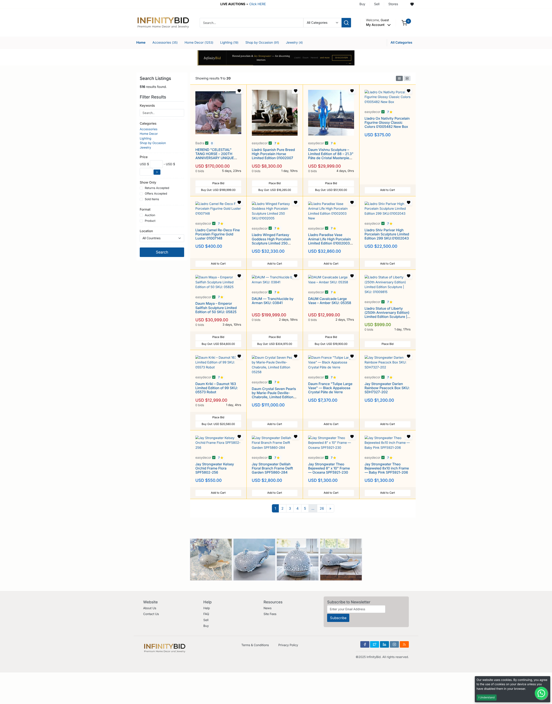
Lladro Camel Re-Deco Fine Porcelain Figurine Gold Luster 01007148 (217, 234)
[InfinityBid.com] (163, 22)
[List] (407, 78)
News (267, 608)
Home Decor (199, 42)
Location (146, 231)
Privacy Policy (288, 645)
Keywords (147, 105)
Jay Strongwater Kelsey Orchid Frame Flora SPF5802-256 (214, 468)
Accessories (165, 42)
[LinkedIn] (384, 644)
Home (141, 42)
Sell (377, 4)
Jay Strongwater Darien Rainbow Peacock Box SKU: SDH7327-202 (387, 388)
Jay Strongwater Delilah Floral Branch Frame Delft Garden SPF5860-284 (272, 468)
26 (322, 508)
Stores (393, 4)
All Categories (401, 42)
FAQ (206, 614)
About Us (149, 608)
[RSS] (404, 644)
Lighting (229, 42)
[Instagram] (394, 644)
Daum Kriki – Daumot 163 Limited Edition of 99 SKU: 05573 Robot (216, 388)
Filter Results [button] (153, 97)
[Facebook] (364, 644)
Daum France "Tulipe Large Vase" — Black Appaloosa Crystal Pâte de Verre (330, 388)
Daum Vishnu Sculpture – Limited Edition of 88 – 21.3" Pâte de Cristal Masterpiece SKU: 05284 (330, 155)
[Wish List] (412, 4)
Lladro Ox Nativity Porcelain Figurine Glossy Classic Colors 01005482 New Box (387, 122)
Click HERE (257, 4)
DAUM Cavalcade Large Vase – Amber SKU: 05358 (329, 301)
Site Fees (269, 614)
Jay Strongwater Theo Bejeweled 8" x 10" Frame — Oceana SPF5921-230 (329, 468)
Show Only (148, 182)
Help (206, 608)
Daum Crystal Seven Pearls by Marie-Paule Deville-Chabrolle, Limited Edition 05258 (274, 395)
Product (150, 221)
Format (145, 209)
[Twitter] (374, 644)
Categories (148, 123)
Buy (362, 4)
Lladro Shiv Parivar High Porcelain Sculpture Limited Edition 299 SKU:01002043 (387, 234)
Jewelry (294, 42)
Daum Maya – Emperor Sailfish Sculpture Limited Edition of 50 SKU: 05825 (216, 307)
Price (143, 157)
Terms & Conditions (255, 645)
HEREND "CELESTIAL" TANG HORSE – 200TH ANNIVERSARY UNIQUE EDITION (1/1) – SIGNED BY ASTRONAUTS (216, 157)
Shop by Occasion (262, 42)
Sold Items (152, 199)
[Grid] (399, 78)
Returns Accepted (157, 188)
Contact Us (151, 614)
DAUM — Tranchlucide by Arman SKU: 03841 (273, 301)
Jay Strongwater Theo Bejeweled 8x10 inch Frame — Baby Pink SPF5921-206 (387, 468)
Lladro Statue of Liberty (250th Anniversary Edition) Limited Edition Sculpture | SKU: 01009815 (387, 314)
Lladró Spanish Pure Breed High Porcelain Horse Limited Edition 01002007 (273, 153)
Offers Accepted (156, 193)
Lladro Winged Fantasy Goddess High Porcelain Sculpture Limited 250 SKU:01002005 (271, 241)
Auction (150, 215)
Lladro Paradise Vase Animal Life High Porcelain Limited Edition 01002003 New (329, 241)
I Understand (486, 697)
